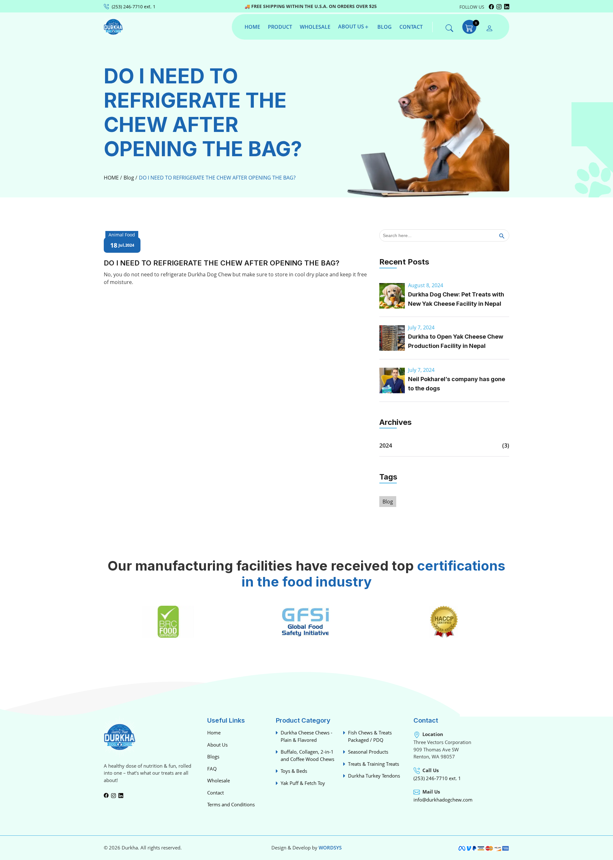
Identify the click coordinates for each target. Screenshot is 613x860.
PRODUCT (280, 26)
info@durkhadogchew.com (443, 799)
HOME (252, 26)
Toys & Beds (294, 771)
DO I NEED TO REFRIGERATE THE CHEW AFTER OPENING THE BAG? (217, 177)
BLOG (384, 26)
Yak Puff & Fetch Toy (303, 783)
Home (214, 732)
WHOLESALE (315, 26)
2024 (385, 445)
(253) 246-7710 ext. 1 (437, 778)
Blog (129, 177)
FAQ (212, 768)
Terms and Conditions (231, 804)
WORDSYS (330, 847)
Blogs (213, 756)
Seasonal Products (368, 752)
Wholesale (218, 780)
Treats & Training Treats (373, 764)
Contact (215, 792)
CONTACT (411, 26)
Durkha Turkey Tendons (374, 775)
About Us (217, 744)
